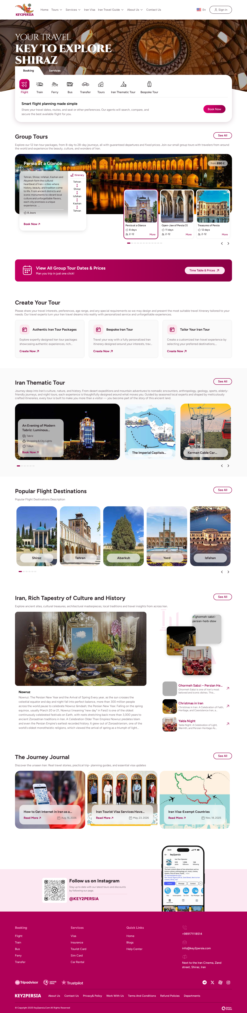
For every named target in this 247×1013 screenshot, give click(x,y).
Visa (73, 936)
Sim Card (77, 955)
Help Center (134, 949)
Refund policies (170, 995)
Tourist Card (78, 949)
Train (18, 942)
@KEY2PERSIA (84, 898)
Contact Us (153, 9)
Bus (17, 949)
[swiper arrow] (222, 466)
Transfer (20, 962)
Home (44, 9)
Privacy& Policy (92, 995)
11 (159, 244)
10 (156, 244)
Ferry (18, 955)
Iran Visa (89, 9)
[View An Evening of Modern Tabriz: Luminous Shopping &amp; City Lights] (67, 432)
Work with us (115, 995)
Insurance (77, 942)
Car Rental (77, 962)
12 (162, 244)
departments (192, 995)
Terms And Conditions (142, 995)
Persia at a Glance (43, 163)
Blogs (129, 942)
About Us (54, 995)
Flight (18, 936)
